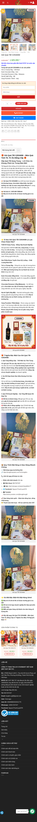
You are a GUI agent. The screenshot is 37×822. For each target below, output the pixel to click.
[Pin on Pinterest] (15, 131)
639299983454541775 (14, 702)
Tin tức (3, 736)
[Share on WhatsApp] (2, 131)
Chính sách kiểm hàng (8, 761)
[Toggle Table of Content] (17, 150)
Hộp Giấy (17, 121)
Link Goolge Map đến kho (9, 690)
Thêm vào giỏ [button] (9, 653)
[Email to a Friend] (12, 131)
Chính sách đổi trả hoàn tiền (9, 748)
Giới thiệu (4, 730)
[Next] (32, 25)
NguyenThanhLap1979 (19, 489)
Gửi (18, 97)
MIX (29, 52)
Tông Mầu (23, 52)
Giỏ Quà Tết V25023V (28, 648)
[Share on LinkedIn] (18, 131)
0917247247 (19, 113)
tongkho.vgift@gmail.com (13, 696)
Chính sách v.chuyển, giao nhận (11, 755)
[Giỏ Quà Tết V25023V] (27, 638)
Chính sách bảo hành (7, 765)
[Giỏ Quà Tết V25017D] (9, 638)
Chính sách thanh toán (8, 752)
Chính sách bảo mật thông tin (10, 768)
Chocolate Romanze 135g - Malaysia (13, 124)
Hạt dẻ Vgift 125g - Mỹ (21, 125)
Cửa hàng (4, 733)
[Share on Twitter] (9, 131)
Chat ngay (8, 699)
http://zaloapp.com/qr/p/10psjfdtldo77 (20, 486)
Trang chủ (4, 52)
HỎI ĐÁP (18, 108)
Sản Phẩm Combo (13, 52)
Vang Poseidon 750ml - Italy (16, 127)
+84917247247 (13, 705)
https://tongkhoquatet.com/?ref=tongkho (15, 472)
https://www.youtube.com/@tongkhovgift (15, 494)
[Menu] (3, 2)
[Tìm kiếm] (7, 3)
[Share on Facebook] (6, 131)
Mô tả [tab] (2, 141)
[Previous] (4, 25)
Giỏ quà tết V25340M (9, 125)
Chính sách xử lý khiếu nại (9, 758)
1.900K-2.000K (10, 121)
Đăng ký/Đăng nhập (33, 2)
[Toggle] (2, 739)
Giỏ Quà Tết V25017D (9, 648)
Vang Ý (25, 121)
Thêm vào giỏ (21, 103)
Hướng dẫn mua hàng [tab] (7, 145)
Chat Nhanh (19, 118)
